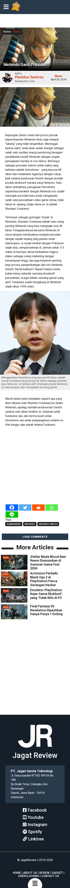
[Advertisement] (35, 465)
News (17, 31)
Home (7, 31)
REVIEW (44, 872)
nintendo (30, 524)
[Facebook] (12, 507)
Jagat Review (35, 755)
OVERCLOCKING (28, 876)
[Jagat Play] (15, 7)
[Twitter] (25, 507)
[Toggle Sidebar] (7, 7)
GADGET (57, 872)
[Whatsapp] (51, 507)
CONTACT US (50, 876)
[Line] (12, 514)
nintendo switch (48, 524)
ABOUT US (30, 872)
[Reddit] (38, 507)
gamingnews (14, 524)
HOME (17, 872)
